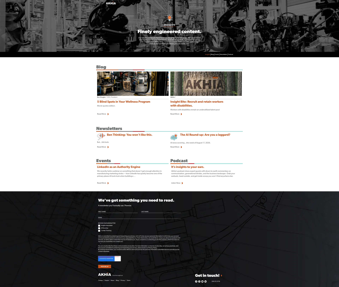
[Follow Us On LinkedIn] (205, 281)
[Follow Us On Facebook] (196, 281)
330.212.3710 (216, 281)
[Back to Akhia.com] (122, 3)
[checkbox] (139, 228)
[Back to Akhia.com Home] (110, 274)
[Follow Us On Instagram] (199, 281)
